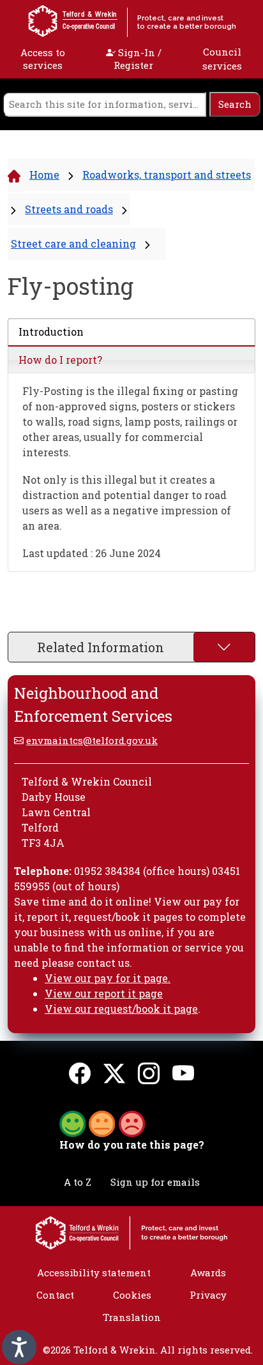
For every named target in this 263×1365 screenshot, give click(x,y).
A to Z (77, 1181)
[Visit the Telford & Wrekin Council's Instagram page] (149, 1073)
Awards (208, 1272)
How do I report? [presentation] (60, 359)
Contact (55, 1294)
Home (44, 174)
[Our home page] (131, 1231)
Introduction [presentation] (51, 331)
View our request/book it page (121, 1008)
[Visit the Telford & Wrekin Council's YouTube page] (183, 1073)
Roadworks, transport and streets (166, 174)
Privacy (208, 1294)
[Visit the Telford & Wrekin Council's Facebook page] (80, 1073)
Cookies (132, 1294)
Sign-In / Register (138, 58)
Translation (132, 1317)
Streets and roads (69, 209)
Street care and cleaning (73, 243)
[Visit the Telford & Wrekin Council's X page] (114, 1073)
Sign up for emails (155, 1181)
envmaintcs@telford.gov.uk (92, 740)
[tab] (131, 332)
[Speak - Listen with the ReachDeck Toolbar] (19, 1347)
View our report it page (104, 993)
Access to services (42, 58)
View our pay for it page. (107, 978)
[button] (102, 1122)
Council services (222, 59)
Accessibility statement (94, 1272)
